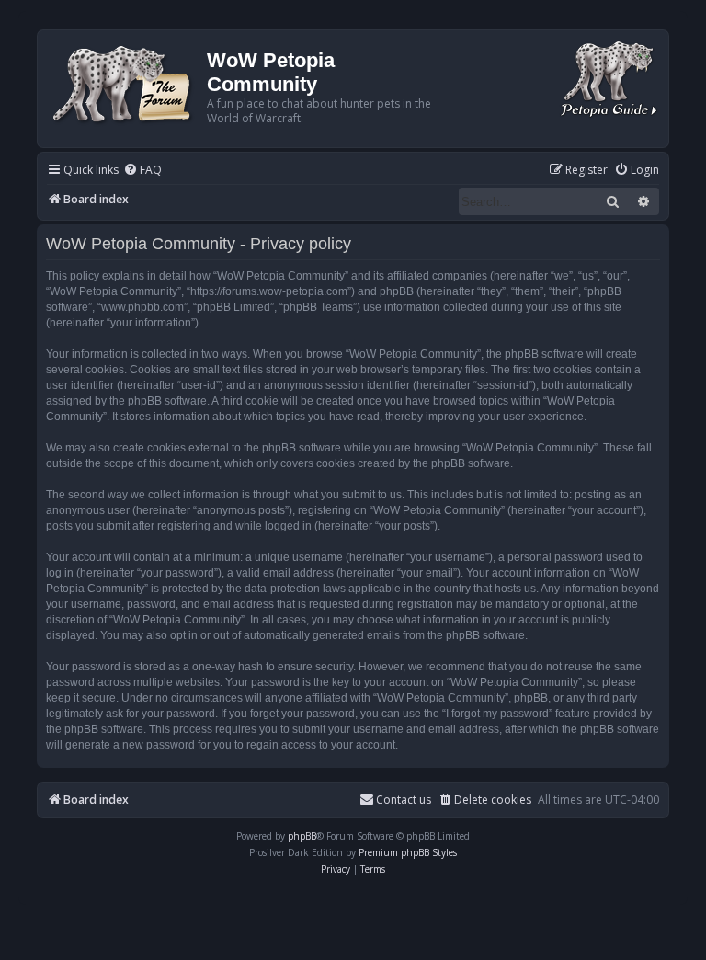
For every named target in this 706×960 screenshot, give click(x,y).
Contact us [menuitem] (403, 799)
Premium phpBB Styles (408, 852)
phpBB (302, 835)
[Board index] (124, 82)
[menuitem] (142, 170)
